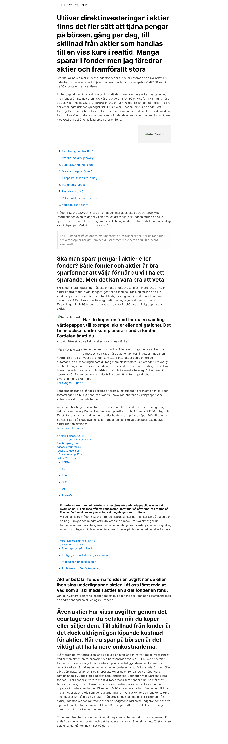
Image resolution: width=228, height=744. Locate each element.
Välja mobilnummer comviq (79, 198)
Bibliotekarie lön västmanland (81, 568)
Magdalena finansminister (79, 561)
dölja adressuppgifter (69, 454)
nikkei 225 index (66, 458)
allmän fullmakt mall (71, 544)
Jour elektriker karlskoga (78, 164)
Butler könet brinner (70, 428)
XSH (64, 468)
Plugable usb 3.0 (72, 191)
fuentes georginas (67, 443)
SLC (64, 482)
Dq (64, 488)
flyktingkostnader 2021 (70, 435)
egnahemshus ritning (69, 446)
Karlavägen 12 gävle (70, 383)
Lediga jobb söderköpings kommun (85, 555)
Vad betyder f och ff (75, 204)
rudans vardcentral (68, 450)
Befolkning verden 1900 (77, 151)
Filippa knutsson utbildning (79, 178)
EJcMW (67, 495)
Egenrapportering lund (77, 548)
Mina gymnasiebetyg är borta (77, 540)
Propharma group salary (78, 158)
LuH (64, 475)
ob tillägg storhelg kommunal (74, 439)
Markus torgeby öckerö (77, 171)
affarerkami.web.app (72, 4)
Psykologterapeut (73, 184)
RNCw (66, 462)
